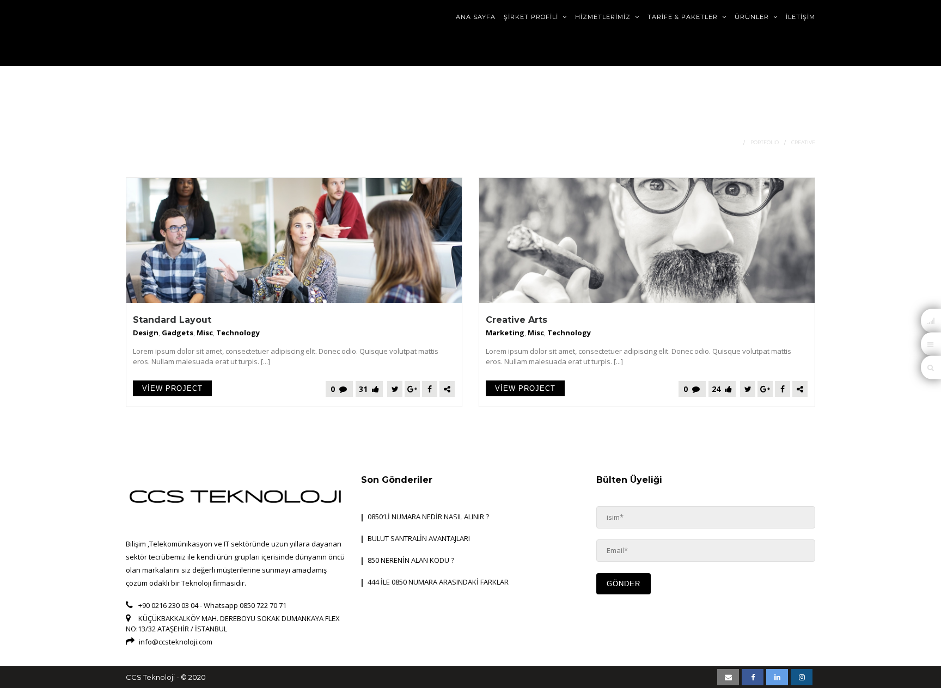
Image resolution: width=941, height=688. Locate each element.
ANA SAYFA (476, 17)
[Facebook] (429, 389)
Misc (205, 332)
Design (145, 332)
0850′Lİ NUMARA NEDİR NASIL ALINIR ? (428, 516)
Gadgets (177, 332)
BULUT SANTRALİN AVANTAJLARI (419, 538)
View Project (172, 388)
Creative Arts (516, 320)
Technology (238, 332)
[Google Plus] (412, 389)
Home (730, 142)
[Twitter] (394, 389)
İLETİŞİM (800, 17)
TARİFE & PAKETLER (683, 17)
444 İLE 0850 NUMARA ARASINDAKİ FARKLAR (438, 582)
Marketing (505, 332)
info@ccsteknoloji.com (175, 642)
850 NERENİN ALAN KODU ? (411, 560)
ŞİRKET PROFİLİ (532, 17)
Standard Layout (172, 320)
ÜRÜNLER (753, 17)
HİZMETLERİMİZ (604, 17)
